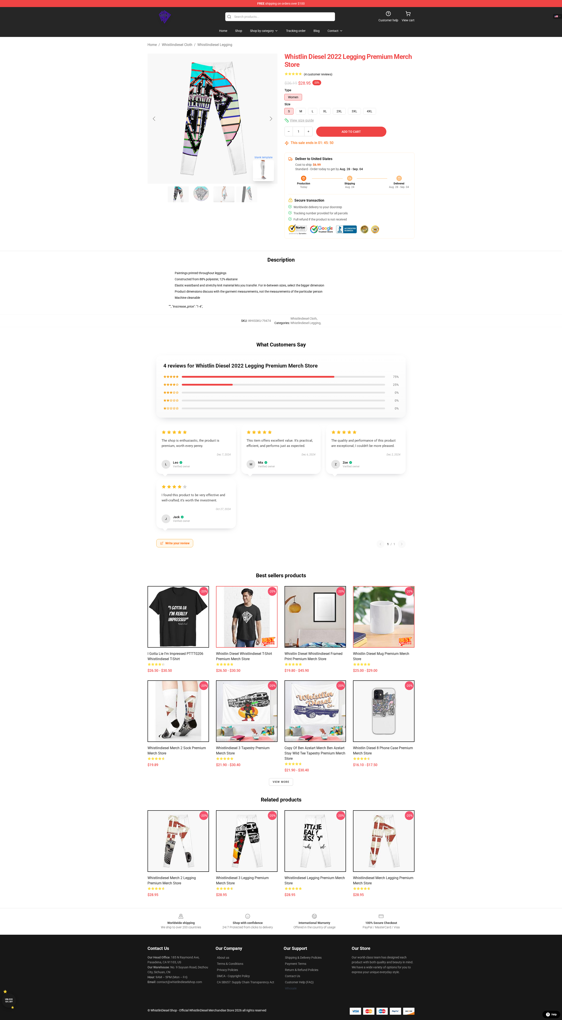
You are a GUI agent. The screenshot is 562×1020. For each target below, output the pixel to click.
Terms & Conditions (230, 963)
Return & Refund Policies (301, 970)
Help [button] (554, 1014)
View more (281, 781)
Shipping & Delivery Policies (303, 957)
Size (287, 104)
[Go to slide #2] (201, 194)
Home (152, 45)
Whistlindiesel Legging (214, 45)
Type (288, 90)
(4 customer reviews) (318, 74)
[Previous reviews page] (380, 544)
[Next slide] (270, 118)
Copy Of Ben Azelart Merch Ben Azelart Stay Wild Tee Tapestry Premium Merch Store (315, 753)
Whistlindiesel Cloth (177, 45)
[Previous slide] (154, 118)
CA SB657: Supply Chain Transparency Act (245, 982)
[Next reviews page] (402, 544)
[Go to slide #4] (246, 194)
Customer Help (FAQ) (299, 982)
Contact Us (292, 976)
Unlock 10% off (9, 1000)
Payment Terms (295, 963)
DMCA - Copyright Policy (233, 976)
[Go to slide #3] (223, 194)
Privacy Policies (227, 970)
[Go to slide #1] (178, 194)
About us (223, 957)
